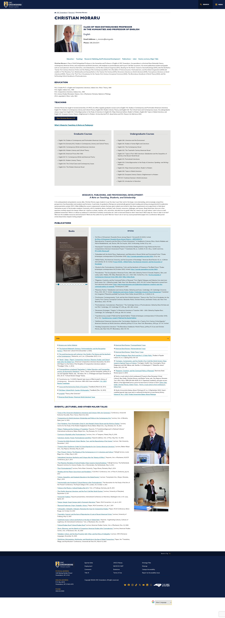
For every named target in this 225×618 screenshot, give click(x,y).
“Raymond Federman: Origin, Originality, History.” (72, 505)
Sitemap (144, 566)
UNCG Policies (117, 563)
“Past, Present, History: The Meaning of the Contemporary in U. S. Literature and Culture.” (85, 452)
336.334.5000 (60, 591)
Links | (135, 59)
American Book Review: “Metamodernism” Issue (130, 348)
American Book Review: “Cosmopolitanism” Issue (130, 345)
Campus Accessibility (148, 569)
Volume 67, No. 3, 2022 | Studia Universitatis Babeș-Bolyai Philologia (135, 394)
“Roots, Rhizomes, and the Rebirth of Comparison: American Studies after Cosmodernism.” (85, 528)
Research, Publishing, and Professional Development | (102, 59)
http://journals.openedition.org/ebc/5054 (140, 256)
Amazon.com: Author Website (68, 345)
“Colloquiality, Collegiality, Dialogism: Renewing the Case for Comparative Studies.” (83, 509)
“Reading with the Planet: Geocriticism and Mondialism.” (74, 472)
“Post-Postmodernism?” (64, 468)
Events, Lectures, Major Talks (148, 59)
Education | (70, 59)
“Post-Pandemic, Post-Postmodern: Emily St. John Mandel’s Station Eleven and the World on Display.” (88, 423)
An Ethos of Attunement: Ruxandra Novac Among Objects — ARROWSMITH (118, 239)
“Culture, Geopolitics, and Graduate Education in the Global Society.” (78, 477)
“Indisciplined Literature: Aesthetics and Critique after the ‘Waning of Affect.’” (81, 457)
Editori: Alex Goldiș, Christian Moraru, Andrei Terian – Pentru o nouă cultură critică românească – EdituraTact (140, 385)
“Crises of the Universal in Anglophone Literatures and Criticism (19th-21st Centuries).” (84, 413)
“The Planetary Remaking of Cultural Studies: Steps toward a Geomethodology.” (82, 463)
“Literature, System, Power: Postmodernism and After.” (74, 438)
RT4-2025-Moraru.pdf (102, 251)
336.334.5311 (94, 43)
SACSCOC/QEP (118, 566)
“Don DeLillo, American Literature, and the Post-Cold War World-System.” (80, 491)
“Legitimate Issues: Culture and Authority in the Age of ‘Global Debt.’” (79, 520)
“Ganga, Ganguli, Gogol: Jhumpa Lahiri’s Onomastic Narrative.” (76, 502)
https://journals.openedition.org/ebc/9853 (144, 269)
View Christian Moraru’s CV (66, 118)
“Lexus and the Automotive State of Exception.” (74, 387)
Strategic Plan (146, 563)
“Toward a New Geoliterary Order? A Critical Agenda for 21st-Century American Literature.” (86, 446)
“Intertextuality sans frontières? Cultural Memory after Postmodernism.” (79, 482)
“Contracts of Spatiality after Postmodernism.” (71, 434)
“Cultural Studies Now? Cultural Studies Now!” (71, 525)
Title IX (87, 573)
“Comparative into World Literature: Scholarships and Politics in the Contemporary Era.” (84, 418)
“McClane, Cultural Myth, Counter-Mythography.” (74, 390)
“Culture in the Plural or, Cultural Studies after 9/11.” (73, 488)
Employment (88, 566)
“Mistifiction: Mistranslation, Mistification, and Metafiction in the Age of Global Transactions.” (86, 539)
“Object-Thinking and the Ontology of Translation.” (73, 429)
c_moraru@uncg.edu (104, 39)
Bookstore (116, 569)
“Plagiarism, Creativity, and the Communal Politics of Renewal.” (134, 371)
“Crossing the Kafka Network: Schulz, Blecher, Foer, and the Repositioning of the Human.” (85, 441)
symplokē (62, 393)
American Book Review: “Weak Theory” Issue (129, 352)
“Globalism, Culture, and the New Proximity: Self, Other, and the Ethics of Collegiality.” (84, 534)
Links (58, 338)
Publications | (126, 59)
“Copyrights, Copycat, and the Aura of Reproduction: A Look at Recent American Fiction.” (84, 514)
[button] (58, 284)
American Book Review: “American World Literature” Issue (77, 397)
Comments (88, 569)
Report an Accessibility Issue (151, 573)
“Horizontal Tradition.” (64, 497)
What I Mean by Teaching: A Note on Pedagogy (73, 125)
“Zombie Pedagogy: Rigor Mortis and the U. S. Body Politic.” (133, 355)
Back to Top (164, 553)
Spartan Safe (89, 563)
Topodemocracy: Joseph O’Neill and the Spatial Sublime (119, 318)
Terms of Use (117, 573)
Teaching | (79, 59)
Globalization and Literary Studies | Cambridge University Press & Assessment (137, 292)
